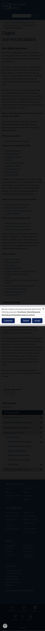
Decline (26, 321)
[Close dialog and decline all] (43, 307)
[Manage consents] (5, 626)
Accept (37, 321)
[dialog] (22, 315)
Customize (8, 321)
